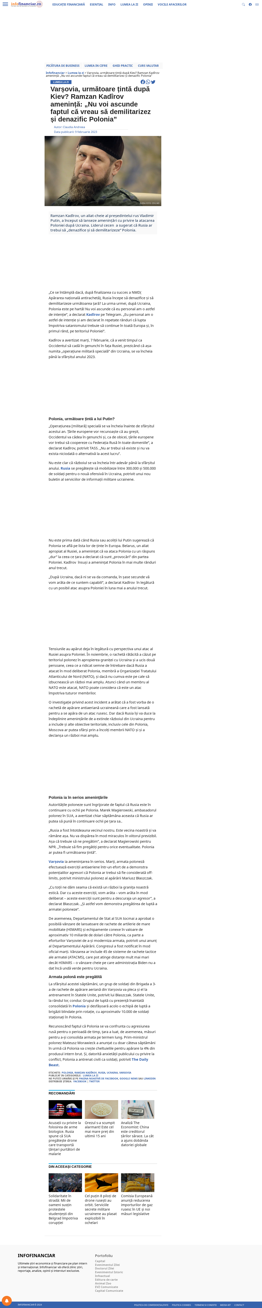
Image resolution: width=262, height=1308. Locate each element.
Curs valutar (148, 66)
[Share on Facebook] (143, 83)
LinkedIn (150, 1078)
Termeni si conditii (206, 1305)
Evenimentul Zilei (107, 1265)
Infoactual (102, 1276)
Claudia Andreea (74, 127)
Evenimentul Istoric (109, 1272)
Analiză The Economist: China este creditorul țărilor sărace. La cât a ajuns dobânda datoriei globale (137, 1133)
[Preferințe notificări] (7, 1301)
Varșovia (56, 861)
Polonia (79, 1006)
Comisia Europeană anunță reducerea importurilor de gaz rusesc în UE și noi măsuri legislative (137, 1204)
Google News (129, 1078)
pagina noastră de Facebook (98, 1078)
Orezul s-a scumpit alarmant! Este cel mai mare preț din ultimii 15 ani (100, 1129)
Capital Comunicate (109, 1291)
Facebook (79, 1081)
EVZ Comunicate (106, 1287)
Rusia (65, 468)
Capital (100, 1261)
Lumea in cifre (96, 66)
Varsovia (125, 1072)
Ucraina (112, 1072)
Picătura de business (62, 66)
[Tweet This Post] (153, 83)
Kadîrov (93, 314)
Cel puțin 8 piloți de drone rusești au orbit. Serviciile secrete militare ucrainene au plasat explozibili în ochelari (101, 1209)
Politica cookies (181, 1305)
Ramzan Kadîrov (86, 1072)
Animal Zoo (103, 1283)
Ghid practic (123, 66)
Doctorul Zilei (104, 1268)
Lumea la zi (90, 1075)
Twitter (94, 1081)
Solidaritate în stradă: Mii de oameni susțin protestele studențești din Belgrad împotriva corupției (63, 1209)
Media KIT (225, 1305)
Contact (239, 1305)
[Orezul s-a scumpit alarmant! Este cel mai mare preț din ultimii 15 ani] (101, 1112)
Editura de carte (106, 1280)
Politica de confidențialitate (151, 1305)
